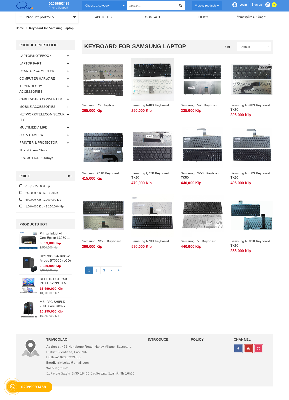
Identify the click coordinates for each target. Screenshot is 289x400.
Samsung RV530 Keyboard (101, 241)
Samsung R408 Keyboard (150, 105)
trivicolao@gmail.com (73, 362)
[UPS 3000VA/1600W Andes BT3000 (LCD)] (28, 263)
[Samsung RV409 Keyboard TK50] (252, 79)
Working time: (57, 368)
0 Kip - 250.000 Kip (37, 186)
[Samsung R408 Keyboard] (152, 79)
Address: (53, 346)
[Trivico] (29, 5)
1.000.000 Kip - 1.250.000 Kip (44, 206)
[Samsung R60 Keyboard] (103, 79)
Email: (51, 362)
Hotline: (52, 357)
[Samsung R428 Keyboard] (202, 79)
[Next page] (111, 270)
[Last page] (118, 270)
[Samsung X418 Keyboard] (103, 147)
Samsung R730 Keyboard (150, 241)
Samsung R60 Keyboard (100, 105)
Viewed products (206, 5)
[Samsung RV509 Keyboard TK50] (202, 147)
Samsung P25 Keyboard (198, 241)
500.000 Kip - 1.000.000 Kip (43, 199)
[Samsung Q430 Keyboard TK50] (152, 147)
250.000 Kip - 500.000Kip (41, 193)
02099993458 (59, 3)
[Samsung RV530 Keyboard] (103, 215)
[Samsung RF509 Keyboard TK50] (252, 147)
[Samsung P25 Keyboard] (202, 215)
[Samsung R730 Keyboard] (152, 215)
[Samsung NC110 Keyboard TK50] (252, 215)
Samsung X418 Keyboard (100, 173)
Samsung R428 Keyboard (199, 105)
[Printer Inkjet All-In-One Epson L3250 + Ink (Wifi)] (28, 240)
